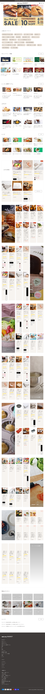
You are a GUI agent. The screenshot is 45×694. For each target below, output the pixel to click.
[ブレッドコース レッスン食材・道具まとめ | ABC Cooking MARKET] (38, 89)
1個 (34, 426)
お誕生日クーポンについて (27, 63)
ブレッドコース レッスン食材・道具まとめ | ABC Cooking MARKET (38, 96)
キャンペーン (4, 663)
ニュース (3, 667)
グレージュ (36, 177)
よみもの (3, 664)
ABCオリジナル (4, 643)
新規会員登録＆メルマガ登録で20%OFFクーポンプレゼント (15, 624)
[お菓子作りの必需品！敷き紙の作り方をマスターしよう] (38, 122)
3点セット (25, 198)
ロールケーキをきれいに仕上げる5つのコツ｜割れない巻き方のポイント (6, 114)
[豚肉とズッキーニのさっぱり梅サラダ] (38, 140)
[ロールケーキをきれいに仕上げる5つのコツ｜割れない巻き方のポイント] (6, 109)
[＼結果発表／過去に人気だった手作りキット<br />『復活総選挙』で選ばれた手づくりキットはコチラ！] (39, 70)
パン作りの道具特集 (15, 74)
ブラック (34, 179)
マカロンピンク (4, 264)
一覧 (41, 53)
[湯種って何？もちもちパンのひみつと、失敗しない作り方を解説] (17, 109)
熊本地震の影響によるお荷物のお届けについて (13, 622)
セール (3, 656)
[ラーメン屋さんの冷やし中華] (27, 140)
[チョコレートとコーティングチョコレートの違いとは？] (27, 122)
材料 (2, 646)
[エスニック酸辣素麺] (38, 150)
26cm (18, 350)
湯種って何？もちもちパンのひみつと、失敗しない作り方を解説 (17, 114)
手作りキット (4, 641)
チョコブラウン (34, 177)
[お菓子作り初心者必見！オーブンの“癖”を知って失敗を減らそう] (6, 122)
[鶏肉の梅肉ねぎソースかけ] (6, 150)
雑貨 (2, 655)
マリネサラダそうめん (27, 153)
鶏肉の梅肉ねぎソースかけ (6, 153)
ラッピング (3, 650)
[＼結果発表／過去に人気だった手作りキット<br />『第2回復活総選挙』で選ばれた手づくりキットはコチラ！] (28, 70)
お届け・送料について (5, 672)
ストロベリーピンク (38, 177)
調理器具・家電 (4, 652)
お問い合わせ (4, 679)
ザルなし (19, 179)
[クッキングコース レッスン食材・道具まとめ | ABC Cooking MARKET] (27, 89)
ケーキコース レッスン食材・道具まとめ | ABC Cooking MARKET (6, 96)
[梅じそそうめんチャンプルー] (17, 150)
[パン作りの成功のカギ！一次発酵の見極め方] (27, 109)
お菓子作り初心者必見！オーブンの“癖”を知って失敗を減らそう (6, 127)
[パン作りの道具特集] (17, 70)
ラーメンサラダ (15, 143)
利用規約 (3, 682)
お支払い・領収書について (6, 675)
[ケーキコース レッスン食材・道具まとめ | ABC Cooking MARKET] (6, 89)
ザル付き (15, 179)
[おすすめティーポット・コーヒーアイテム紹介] (5, 70)
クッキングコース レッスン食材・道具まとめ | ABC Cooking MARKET (27, 96)
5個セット (41, 448)
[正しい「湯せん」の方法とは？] (17, 122)
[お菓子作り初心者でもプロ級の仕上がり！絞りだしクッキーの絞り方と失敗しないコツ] (38, 109)
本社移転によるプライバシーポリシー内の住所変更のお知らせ (15, 626)
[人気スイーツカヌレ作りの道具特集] (39, 59)
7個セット (34, 422)
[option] (22, 0)
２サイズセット (27, 292)
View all (38, 191)
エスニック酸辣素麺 (37, 153)
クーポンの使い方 (15, 63)
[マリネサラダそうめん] (27, 150)
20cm (18, 348)
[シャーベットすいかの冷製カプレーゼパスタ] (6, 140)
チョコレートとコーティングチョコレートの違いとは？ (27, 127)
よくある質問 (4, 678)
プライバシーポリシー (5, 684)
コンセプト (3, 661)
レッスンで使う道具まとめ (17, 95)
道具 (2, 649)
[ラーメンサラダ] (17, 140)
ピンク (4, 265)
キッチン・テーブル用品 (6, 653)
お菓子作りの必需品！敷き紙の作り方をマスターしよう (38, 127)
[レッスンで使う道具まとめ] (17, 89)
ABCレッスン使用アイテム (6, 644)
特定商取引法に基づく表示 (6, 681)
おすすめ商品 (6, 169)
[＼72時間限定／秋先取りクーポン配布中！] (5, 59)
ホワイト (40, 177)
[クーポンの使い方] (17, 59)
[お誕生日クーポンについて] (28, 59)
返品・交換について (5, 676)
